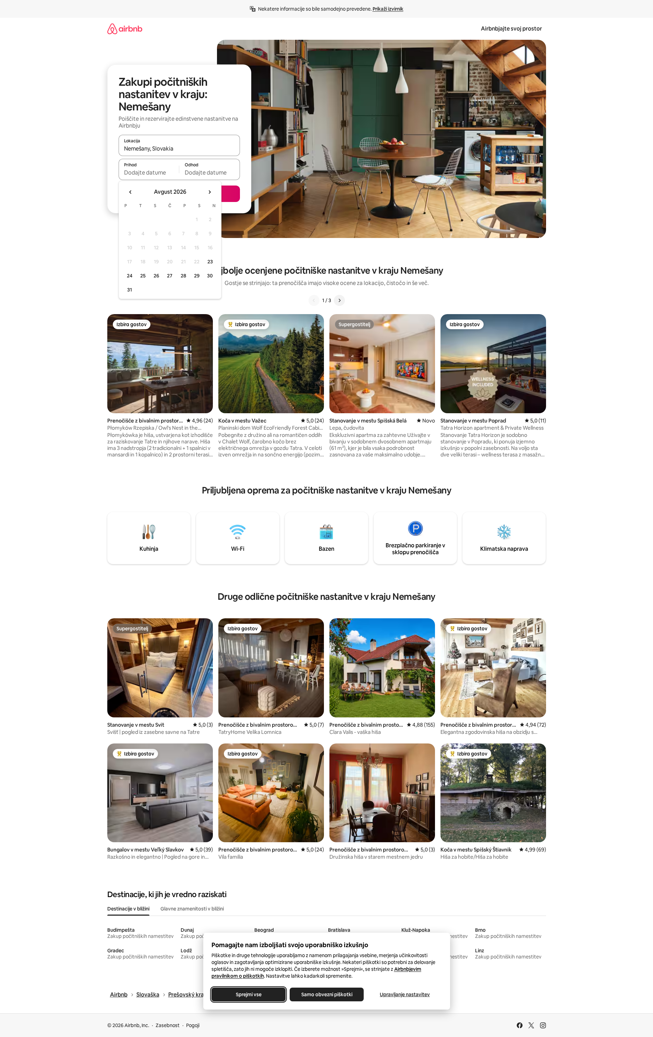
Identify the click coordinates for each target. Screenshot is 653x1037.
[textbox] (149, 172)
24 (129, 276)
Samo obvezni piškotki (326, 994)
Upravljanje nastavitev (405, 994)
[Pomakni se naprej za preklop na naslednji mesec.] (209, 192)
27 (169, 276)
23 (210, 262)
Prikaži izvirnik (388, 9)
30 (210, 276)
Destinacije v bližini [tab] (128, 909)
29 (196, 276)
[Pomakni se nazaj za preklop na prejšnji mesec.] (131, 192)
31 (129, 290)
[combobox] (179, 148)
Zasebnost (168, 1025)
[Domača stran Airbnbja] (124, 28)
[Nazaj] (314, 300)
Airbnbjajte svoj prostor (511, 28)
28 (183, 276)
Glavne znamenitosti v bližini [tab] (192, 909)
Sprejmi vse (248, 994)
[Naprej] (339, 300)
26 (156, 276)
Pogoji (192, 1025)
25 (143, 276)
